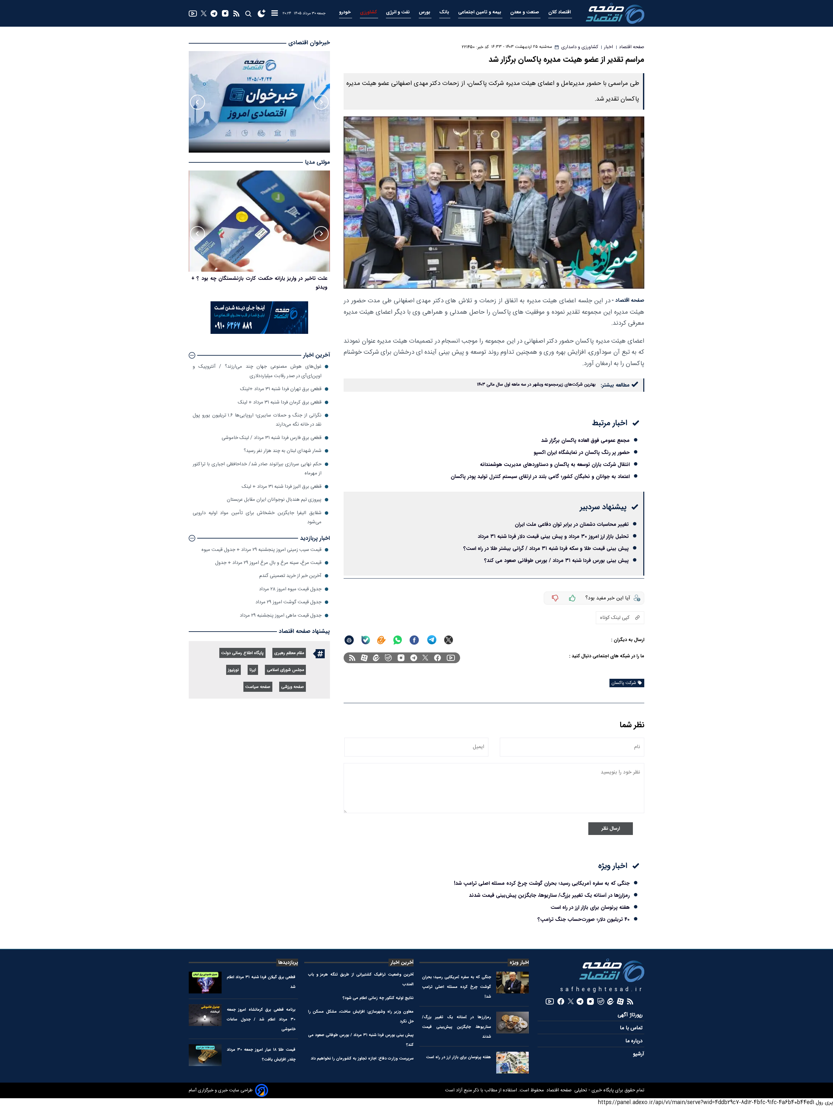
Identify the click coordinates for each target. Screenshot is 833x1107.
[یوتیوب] (193, 13)
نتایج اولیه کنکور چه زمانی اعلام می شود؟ (378, 998)
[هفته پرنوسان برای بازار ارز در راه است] (512, 1062)
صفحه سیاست (257, 687)
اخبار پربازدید (315, 538)
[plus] (572, 598)
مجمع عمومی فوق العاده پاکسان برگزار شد (585, 440)
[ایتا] (381, 640)
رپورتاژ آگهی (631, 1015)
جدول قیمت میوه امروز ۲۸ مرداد (290, 589)
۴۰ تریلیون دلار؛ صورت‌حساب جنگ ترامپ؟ (584, 919)
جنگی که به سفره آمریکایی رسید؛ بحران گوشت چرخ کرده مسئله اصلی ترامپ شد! (542, 883)
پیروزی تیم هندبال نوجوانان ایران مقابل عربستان (274, 500)
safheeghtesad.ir (602, 989)
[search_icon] (248, 13)
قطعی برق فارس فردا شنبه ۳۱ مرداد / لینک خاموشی (271, 438)
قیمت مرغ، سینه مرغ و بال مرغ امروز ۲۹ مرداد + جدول (268, 563)
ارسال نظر (610, 828)
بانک (444, 12)
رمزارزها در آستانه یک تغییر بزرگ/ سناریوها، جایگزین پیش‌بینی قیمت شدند (549, 895)
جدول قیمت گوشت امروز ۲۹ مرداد (288, 602)
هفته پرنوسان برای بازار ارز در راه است (590, 907)
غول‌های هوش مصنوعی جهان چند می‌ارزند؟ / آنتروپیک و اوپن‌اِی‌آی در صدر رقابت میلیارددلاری (257, 371)
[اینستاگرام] (225, 13)
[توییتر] (204, 13)
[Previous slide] (321, 102)
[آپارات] (364, 657)
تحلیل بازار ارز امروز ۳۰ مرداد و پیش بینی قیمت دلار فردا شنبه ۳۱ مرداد (553, 536)
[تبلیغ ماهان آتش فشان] (259, 332)
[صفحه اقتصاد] (615, 13)
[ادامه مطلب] (192, 355)
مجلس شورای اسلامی (285, 670)
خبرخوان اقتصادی (309, 42)
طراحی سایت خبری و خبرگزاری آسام (221, 1090)
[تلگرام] (214, 13)
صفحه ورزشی (292, 687)
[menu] (274, 13)
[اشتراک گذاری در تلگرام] (432, 640)
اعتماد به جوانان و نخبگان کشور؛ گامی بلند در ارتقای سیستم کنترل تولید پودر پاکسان (540, 476)
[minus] (555, 598)
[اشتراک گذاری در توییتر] (448, 640)
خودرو (345, 12)
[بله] (366, 640)
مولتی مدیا (317, 162)
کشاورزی (369, 12)
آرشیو (638, 1054)
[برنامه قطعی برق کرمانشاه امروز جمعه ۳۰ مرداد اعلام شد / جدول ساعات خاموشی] (205, 1015)
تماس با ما (632, 1028)
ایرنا (253, 670)
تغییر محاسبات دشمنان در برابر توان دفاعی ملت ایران (572, 524)
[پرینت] (349, 640)
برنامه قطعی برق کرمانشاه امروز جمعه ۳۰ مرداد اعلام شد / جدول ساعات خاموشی (261, 1019)
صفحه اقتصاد (558, 1090)
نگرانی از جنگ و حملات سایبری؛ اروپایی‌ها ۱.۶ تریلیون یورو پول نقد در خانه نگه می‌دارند (257, 420)
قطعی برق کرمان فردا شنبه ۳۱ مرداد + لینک (279, 402)
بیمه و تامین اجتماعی (480, 12)
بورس (425, 12)
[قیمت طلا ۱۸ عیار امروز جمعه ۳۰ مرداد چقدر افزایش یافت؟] (205, 1055)
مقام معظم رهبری (289, 653)
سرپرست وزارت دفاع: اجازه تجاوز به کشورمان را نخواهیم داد (362, 1058)
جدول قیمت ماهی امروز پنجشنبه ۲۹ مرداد (280, 615)
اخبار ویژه (519, 962)
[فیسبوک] (437, 658)
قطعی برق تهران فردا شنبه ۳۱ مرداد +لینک (280, 389)
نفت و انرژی (398, 12)
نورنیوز (233, 670)
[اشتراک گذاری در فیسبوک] (414, 640)
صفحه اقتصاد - (628, 300)
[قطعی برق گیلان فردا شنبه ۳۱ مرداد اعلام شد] (205, 982)
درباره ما (634, 1041)
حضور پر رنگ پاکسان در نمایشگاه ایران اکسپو (582, 452)
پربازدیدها (288, 962)
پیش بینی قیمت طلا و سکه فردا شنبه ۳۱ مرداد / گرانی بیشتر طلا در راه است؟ (546, 548)
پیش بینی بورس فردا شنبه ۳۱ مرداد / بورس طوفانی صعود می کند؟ (556, 560)
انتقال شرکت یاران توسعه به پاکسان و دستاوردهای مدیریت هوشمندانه (555, 464)
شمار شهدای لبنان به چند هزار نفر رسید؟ (282, 451)
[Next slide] (197, 102)
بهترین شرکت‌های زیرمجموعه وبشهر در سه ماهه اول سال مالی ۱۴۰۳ (536, 384)
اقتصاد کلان (560, 12)
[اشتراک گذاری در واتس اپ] (397, 640)
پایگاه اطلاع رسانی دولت (242, 653)
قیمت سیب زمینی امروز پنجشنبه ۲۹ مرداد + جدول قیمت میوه (261, 550)
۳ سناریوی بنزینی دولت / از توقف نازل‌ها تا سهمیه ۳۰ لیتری (263, 278)
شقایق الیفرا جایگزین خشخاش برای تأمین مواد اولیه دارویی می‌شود (257, 517)
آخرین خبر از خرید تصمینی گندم (290, 576)
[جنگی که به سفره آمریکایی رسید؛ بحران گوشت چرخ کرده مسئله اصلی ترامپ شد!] (512, 982)
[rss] (236, 13)
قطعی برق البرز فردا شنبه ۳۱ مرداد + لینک (281, 487)
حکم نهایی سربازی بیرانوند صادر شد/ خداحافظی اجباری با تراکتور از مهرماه (257, 468)
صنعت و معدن (525, 12)
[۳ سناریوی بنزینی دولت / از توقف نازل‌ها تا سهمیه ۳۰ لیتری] (259, 221)
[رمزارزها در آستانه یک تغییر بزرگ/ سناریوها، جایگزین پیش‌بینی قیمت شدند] (512, 1022)
